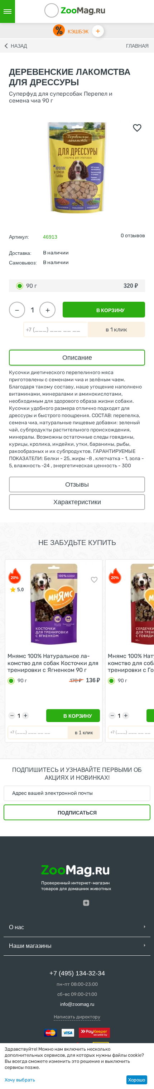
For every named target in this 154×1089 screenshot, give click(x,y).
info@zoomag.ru (77, 1004)
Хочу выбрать (20, 1080)
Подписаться (77, 813)
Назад (19, 46)
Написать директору (77, 1016)
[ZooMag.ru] (83, 10)
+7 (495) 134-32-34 (77, 973)
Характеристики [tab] (77, 502)
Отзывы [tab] (77, 484)
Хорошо (136, 1080)
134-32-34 (61, 11)
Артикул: (19, 237)
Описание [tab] (77, 357)
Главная (137, 46)
